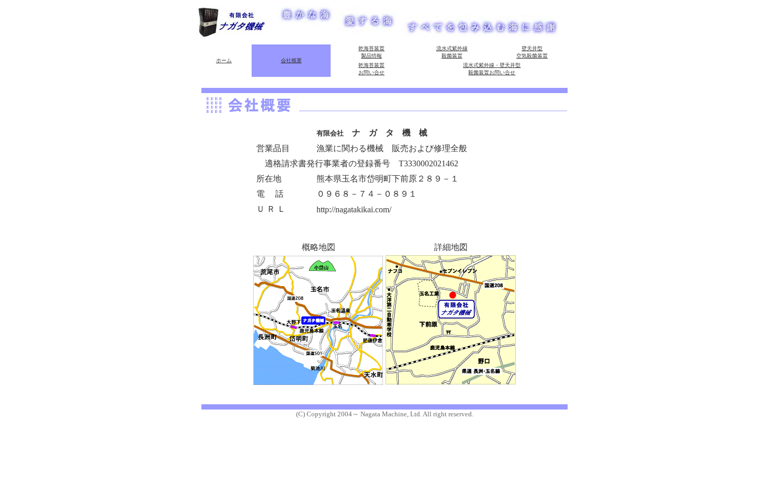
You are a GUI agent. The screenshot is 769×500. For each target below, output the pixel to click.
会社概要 (291, 60)
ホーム (224, 60)
